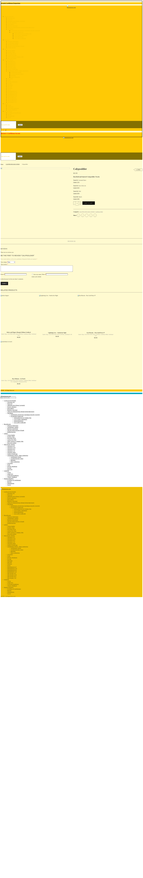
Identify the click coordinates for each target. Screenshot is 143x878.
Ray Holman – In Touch (18, 378)
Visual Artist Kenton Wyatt (16, 46)
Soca (9, 89)
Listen (5, 49)
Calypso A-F (11, 61)
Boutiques (6, 39)
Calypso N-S (11, 64)
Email (3, 274)
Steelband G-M (12, 93)
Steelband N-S (12, 94)
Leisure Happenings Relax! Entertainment (21, 27)
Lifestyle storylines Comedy (16, 21)
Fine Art (10, 19)
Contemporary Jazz (17, 74)
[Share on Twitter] (82, 215)
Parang (10, 88)
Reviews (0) (71, 241)
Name (44, 274)
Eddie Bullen (12, 47)
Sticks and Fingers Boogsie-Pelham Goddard (19, 332)
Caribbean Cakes (13, 43)
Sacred (10, 86)
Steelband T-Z (12, 96)
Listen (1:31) (76, 182)
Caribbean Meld (16, 72)
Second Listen (12, 58)
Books (10, 114)
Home (2, 164)
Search (20, 124)
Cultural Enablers (13, 108)
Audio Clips (11, 52)
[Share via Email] (90, 215)
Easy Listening (15, 77)
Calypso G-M (12, 63)
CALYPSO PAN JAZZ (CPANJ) (13, 164)
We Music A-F (12, 97)
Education (11, 24)
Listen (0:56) (76, 193)
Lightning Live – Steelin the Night (57, 332)
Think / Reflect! (12, 110)
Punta (9, 83)
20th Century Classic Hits (16, 57)
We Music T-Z (12, 102)
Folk (9, 80)
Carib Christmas (13, 69)
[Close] (2, 129)
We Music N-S (12, 100)
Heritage (10, 29)
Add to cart (88, 203)
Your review (4, 264)
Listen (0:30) (76, 199)
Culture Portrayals (8, 16)
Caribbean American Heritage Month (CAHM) (25, 30)
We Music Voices (8, 60)
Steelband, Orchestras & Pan (20, 381)
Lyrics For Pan (12, 55)
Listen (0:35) (76, 187)
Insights (6, 103)
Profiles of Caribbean (14, 113)
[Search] (2, 120)
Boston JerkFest (13, 44)
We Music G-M (12, 99)
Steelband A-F (12, 91)
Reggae (10, 85)
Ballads (13, 75)
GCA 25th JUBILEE (20, 38)
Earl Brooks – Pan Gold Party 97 (96, 332)
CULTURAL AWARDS (20, 35)
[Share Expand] (95, 215)
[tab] (71, 241)
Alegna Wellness (13, 41)
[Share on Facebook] (78, 215)
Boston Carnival (13, 26)
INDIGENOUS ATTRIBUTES (23, 33)
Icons (9, 105)
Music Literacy (12, 23)
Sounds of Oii (12, 54)
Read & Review (8, 111)
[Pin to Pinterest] (86, 215)
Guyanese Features (17, 32)
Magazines (11, 116)
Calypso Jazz (12, 67)
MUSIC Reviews (12, 82)
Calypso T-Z (11, 66)
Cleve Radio (11, 50)
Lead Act (10, 106)
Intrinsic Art (11, 18)
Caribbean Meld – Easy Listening (18, 71)
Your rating (4, 262)
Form (9, 117)
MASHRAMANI (19, 37)
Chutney (10, 78)
